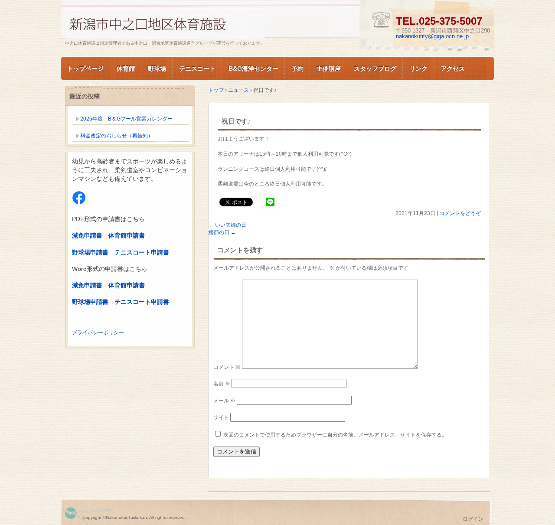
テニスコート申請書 (141, 252)
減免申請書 (87, 235)
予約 (297, 68)
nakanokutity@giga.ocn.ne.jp (432, 36)
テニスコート (197, 68)
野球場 (157, 68)
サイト (221, 417)
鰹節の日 (222, 232)
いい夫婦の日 (227, 225)
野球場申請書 (90, 252)
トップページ (85, 68)
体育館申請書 (126, 235)
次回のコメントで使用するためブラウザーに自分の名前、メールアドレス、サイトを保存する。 (335, 435)
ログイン (473, 519)
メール (224, 401)
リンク (418, 68)
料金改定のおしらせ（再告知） (116, 136)
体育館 (126, 68)
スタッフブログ (375, 68)
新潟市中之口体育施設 (164, 23)
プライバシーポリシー (98, 332)
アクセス (453, 68)
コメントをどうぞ (460, 213)
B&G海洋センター (253, 68)
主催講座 (329, 68)
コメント (227, 367)
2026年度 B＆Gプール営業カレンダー (126, 119)
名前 (221, 384)
